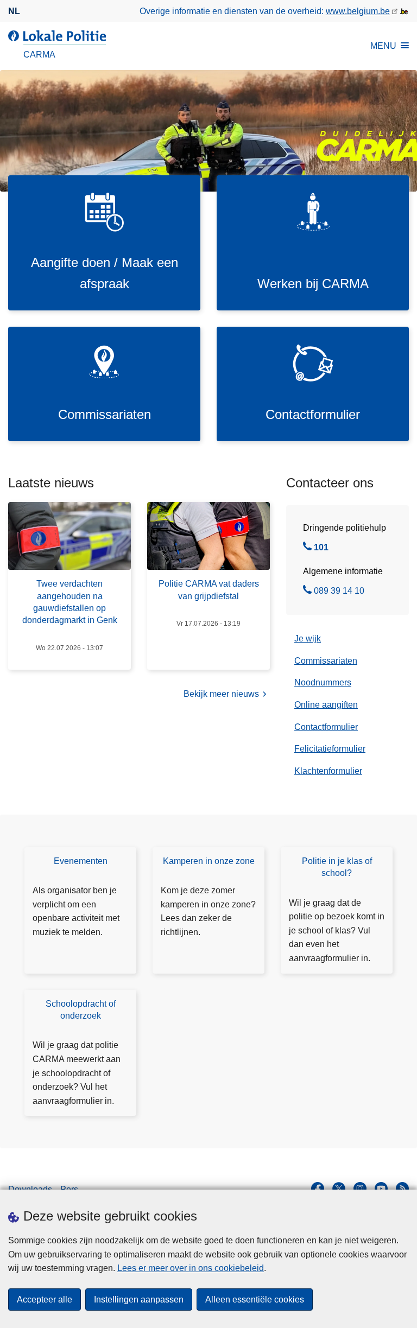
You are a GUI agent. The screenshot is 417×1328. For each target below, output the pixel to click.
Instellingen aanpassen (139, 1299)
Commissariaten (325, 660)
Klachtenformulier (328, 771)
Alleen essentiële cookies (254, 1299)
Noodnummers (322, 682)
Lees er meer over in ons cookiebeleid (190, 1268)
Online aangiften (326, 704)
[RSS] (402, 1188)
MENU (383, 45)
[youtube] (381, 1188)
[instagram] (360, 1188)
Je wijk (307, 638)
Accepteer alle (44, 1299)
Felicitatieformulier (329, 748)
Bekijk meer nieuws (221, 693)
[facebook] (317, 1188)
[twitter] (338, 1188)
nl (14, 11)
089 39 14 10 (339, 592)
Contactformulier (326, 727)
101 (321, 549)
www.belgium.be (358, 11)
